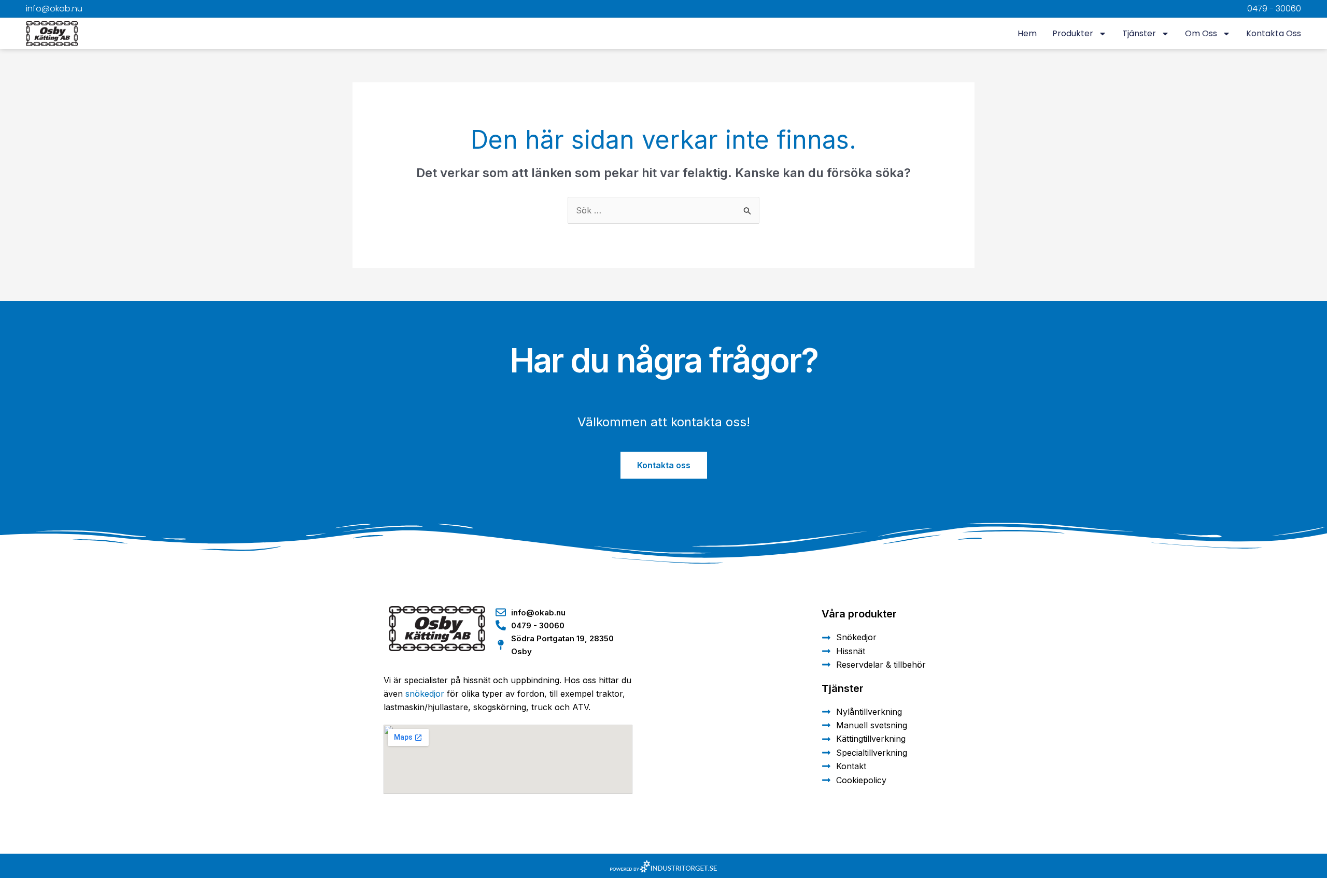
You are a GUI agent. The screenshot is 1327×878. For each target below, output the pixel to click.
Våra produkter (859, 614)
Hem (1027, 33)
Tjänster (1139, 33)
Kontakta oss (1273, 33)
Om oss (1201, 33)
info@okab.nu (54, 9)
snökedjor (424, 693)
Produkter (1072, 33)
